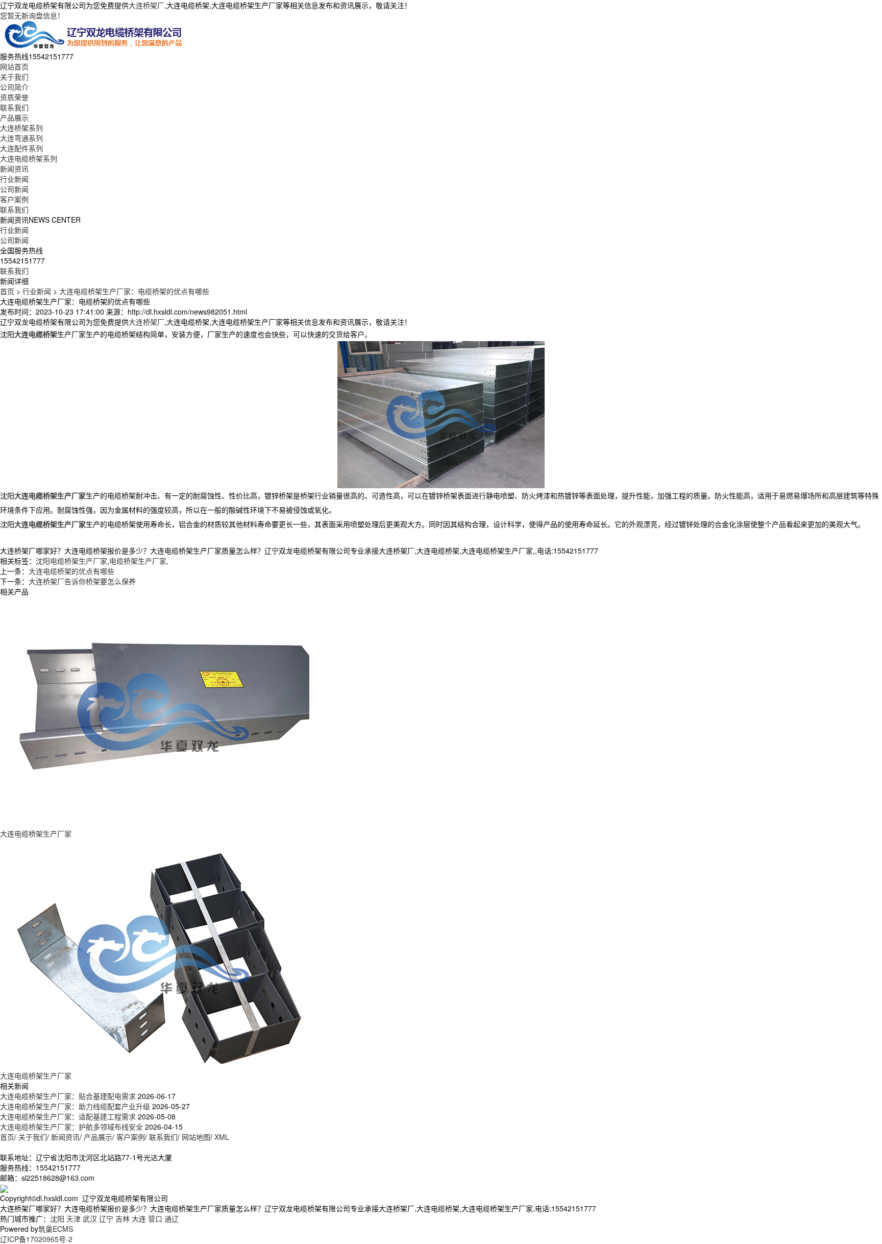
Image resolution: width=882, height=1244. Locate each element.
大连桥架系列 (21, 128)
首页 (7, 291)
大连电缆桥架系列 (28, 158)
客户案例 (14, 199)
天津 (73, 1218)
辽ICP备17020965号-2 (36, 1239)
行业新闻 (14, 179)
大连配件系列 (21, 148)
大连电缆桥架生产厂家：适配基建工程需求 (68, 1116)
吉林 (122, 1218)
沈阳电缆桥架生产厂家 (71, 561)
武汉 (90, 1218)
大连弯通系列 (21, 138)
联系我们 (14, 107)
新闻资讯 (14, 168)
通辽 (171, 1218)
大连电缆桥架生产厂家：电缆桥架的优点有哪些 (134, 291)
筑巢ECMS (55, 1229)
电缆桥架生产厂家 (137, 561)
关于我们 (14, 76)
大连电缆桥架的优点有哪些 (71, 571)
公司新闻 (14, 189)
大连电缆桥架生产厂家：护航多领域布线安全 (71, 1126)
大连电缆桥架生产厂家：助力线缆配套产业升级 (75, 1106)
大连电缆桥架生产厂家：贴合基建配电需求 (68, 1096)
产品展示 (14, 117)
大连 (139, 1218)
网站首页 (14, 66)
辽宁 (106, 1218)
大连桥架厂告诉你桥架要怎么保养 (82, 581)
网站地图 (196, 1137)
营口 (155, 1218)
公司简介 (14, 87)
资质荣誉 (14, 97)
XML (221, 1137)
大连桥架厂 (146, 5)
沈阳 (57, 1218)
